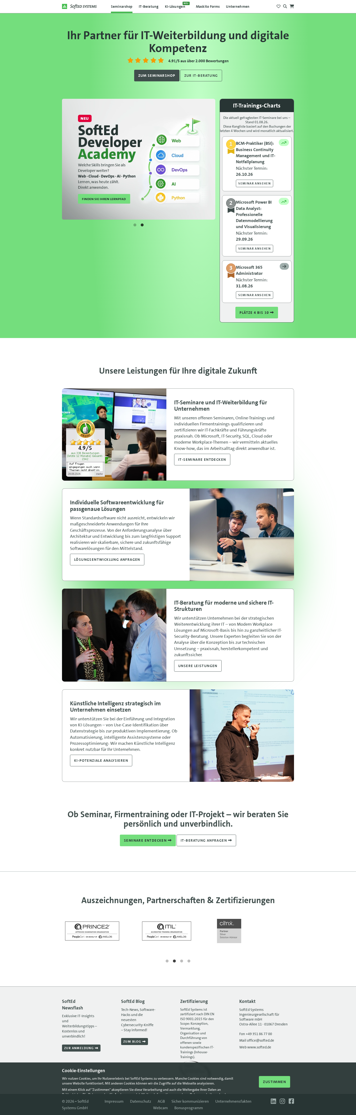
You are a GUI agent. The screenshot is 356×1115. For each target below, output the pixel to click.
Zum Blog (132, 1041)
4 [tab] (188, 961)
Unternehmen (237, 6)
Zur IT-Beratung (201, 75)
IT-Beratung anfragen (204, 840)
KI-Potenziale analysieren (101, 760)
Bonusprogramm (188, 1107)
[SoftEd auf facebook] (290, 1101)
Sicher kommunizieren (190, 1101)
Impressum (114, 1101)
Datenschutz (140, 1101)
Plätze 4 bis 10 (255, 312)
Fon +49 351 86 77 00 (255, 1033)
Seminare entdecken (146, 840)
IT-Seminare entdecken (202, 459)
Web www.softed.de (255, 1047)
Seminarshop (121, 6)
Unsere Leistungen (197, 665)
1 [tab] (134, 225)
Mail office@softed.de (256, 1040)
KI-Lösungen (177, 5)
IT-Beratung (149, 6)
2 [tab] (142, 225)
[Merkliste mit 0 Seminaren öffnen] (278, 5)
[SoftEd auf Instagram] (281, 1101)
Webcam (160, 1107)
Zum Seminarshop (156, 75)
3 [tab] (181, 961)
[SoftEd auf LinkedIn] (272, 1101)
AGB (161, 1101)
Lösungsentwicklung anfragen (107, 559)
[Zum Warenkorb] (292, 5)
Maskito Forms (208, 6)
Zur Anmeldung (79, 1048)
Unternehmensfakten (233, 1101)
